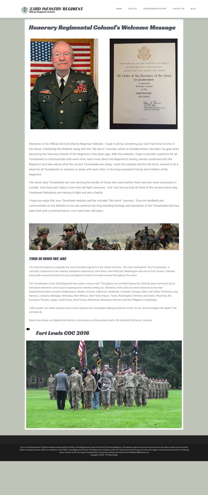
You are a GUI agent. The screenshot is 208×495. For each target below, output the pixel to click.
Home (119, 9)
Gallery (132, 9)
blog (193, 9)
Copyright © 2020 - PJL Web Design (104, 455)
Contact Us (178, 9)
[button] (104, 384)
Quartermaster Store (154, 9)
